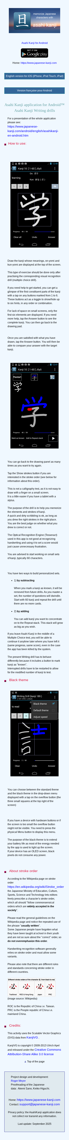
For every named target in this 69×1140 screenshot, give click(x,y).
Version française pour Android (34, 90)
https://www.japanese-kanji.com (39, 63)
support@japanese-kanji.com (39, 1104)
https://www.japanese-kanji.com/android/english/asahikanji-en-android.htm (33, 131)
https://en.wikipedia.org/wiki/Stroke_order (36, 886)
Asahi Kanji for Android (35, 43)
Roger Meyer (18, 1080)
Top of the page (35, 1061)
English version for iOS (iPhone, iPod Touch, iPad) (34, 76)
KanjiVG (32, 1037)
